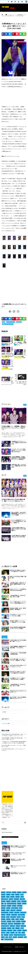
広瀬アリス (3, 905)
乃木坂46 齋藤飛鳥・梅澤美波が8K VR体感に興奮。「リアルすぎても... (18, 647)
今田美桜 (3, 919)
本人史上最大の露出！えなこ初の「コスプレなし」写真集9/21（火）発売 (18, 660)
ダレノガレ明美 (21, 914)
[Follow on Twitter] (11, 1)
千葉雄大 (24, 903)
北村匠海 (17, 894)
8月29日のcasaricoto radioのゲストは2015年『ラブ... (18, 691)
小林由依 (3, 894)
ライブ (3, 344)
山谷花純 (24, 892)
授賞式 (14, 930)
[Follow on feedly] (22, 1)
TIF (16, 932)
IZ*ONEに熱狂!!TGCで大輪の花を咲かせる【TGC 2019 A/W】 (18, 536)
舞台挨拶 (6, 934)
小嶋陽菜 (3, 896)
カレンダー (3, 921)
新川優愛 (23, 921)
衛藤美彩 (9, 905)
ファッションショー (5, 357)
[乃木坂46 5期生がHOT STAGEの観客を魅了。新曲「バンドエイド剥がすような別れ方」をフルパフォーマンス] (14, 488)
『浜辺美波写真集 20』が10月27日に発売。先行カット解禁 (18, 596)
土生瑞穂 (19, 930)
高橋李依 (3, 892)
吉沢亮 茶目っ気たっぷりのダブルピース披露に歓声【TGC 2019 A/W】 (18, 466)
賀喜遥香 (9, 921)
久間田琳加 (3, 928)
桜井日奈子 (19, 910)
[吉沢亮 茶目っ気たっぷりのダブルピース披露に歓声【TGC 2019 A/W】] (6, 467)
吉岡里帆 (21, 919)
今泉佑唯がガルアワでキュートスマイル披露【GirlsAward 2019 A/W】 (18, 443)
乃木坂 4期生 (14, 914)
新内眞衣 (12, 896)
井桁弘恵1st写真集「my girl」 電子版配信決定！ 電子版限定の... (18, 609)
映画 (19, 932)
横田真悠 (8, 901)
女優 (7, 937)
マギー (22, 894)
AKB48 (17, 919)
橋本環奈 (14, 905)
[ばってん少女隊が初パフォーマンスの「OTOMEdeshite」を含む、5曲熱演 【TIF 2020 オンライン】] (6, 523)
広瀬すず (11, 899)
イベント (3, 932)
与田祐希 (8, 914)
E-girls (19, 901)
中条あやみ (12, 925)
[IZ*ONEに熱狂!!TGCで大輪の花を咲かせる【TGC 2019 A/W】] (6, 538)
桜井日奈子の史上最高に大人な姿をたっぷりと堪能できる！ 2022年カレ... (18, 571)
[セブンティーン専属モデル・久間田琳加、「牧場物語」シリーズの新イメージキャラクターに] (18, 340)
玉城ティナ (10, 923)
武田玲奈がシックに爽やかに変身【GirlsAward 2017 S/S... (18, 860)
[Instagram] (15, 1)
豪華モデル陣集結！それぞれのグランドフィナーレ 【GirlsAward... (18, 847)
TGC (25, 937)
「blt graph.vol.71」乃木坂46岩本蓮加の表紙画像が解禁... (18, 653)
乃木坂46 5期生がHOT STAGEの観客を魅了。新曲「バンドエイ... (18, 641)
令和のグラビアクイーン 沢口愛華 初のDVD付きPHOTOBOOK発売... (18, 590)
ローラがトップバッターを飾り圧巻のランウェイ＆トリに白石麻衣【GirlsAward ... (18, 450)
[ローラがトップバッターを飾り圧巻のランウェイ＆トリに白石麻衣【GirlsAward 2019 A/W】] (6, 364)
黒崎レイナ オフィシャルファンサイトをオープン (18, 866)
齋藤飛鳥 (17, 928)
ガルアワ (11, 934)
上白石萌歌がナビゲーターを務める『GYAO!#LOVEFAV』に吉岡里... (17, 679)
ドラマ (22, 928)
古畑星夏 (3, 910)
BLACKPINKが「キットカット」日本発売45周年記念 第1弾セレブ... (18, 873)
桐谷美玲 (3, 914)
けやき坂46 (3, 930)
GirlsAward (20, 937)
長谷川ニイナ (4, 923)
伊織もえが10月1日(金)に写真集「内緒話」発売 (18, 577)
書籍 (2, 939)
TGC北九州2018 (4, 912)
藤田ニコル (22, 899)
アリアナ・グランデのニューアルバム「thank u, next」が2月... (18, 853)
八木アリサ (9, 892)
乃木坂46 (15, 937)
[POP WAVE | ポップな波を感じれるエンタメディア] (8, 8)
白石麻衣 (12, 932)
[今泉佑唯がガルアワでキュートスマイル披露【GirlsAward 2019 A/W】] (18, 354)
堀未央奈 (8, 919)
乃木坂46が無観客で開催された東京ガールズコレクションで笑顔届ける (18, 529)
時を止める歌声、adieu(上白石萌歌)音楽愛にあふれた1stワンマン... (18, 698)
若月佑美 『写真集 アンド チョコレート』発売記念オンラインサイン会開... (18, 621)
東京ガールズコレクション (8, 324)
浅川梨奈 (19, 903)
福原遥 (8, 896)
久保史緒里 (24, 901)
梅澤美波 (18, 921)
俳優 (13, 928)
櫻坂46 (8, 910)
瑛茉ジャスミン (4, 899)
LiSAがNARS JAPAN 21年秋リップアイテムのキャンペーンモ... (18, 666)
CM (15, 344)
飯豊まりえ (23, 925)
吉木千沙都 (17, 912)
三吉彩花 (18, 925)
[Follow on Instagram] (14, 311)
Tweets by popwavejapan (7, 832)
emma (13, 894)
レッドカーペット (5, 925)
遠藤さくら (13, 910)
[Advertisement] (14, 96)
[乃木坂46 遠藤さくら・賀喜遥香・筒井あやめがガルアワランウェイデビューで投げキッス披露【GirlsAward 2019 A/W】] (6, 351)
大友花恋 (3, 901)
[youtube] (18, 1)
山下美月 (11, 912)
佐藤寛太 (19, 892)
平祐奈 (8, 932)
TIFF (23, 923)
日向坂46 (24, 930)
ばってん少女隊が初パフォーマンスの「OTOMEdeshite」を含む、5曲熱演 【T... (18, 521)
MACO (22, 896)
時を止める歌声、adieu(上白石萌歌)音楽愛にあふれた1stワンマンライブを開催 (18, 514)
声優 (2, 903)
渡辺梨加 (17, 896)
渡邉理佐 (9, 928)
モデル (13, 921)
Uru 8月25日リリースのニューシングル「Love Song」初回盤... (18, 615)
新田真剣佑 (16, 899)
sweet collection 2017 (11, 903)
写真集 (23, 932)
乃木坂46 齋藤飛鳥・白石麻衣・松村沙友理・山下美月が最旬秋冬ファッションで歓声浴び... (18, 458)
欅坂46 (2, 937)
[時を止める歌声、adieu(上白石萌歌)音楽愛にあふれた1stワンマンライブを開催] (6, 515)
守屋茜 (13, 919)
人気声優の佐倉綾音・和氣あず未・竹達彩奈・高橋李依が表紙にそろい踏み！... (18, 584)
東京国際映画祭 (17, 923)
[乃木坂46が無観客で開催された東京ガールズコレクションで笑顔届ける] (6, 341)
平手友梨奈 (20, 905)
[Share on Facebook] (8, 1)
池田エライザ (23, 912)
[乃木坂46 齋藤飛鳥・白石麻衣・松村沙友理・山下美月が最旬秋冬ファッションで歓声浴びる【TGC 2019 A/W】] (6, 459)
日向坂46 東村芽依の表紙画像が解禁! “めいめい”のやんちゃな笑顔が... (18, 628)
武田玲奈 (8, 894)
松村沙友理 (10, 930)
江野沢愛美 (14, 901)
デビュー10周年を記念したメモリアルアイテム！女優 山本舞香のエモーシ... (18, 602)
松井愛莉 (14, 892)
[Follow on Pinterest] (18, 311)
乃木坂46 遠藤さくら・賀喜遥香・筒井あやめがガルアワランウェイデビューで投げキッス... (14, 428)
